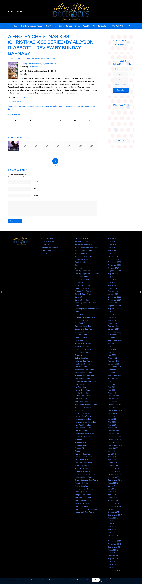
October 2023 (113, 303)
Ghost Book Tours (82, 352)
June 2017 (112, 524)
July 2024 (111, 277)
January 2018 (113, 503)
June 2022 (112, 349)
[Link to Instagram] (15, 11)
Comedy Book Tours (83, 294)
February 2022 (113, 361)
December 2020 (114, 402)
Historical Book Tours (83, 361)
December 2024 (114, 262)
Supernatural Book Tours (85, 474)
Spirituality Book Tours (84, 466)
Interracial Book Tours (83, 373)
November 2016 (114, 544)
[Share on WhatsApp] (45, 121)
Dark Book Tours (81, 323)
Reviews (37, 58)
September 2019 (115, 445)
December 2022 (114, 332)
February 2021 (113, 396)
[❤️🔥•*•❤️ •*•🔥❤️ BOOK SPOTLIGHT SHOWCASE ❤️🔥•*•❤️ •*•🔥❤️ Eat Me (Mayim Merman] (125, 135)
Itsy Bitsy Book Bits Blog (84, 376)
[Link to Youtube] (21, 11)
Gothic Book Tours (82, 358)
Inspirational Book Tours (84, 370)
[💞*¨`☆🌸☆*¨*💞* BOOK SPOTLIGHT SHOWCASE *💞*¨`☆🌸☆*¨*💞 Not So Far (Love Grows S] (117, 127)
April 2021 (112, 390)
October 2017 (113, 512)
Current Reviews (48, 251)
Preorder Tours (81, 445)
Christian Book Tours (83, 285)
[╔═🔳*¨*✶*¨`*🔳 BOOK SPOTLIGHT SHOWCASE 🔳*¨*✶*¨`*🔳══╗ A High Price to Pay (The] (117, 119)
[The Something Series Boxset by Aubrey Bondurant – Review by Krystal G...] (1, 292)
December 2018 (64, 106)
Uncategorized (81, 492)
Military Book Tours (82, 396)
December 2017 (114, 506)
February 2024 (113, 291)
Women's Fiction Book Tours (86, 509)
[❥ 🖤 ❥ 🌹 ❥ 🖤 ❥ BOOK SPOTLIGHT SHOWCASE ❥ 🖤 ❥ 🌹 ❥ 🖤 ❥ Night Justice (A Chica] (125, 111)
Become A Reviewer (49, 248)
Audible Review (81, 253)
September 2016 (115, 547)
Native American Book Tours (86, 422)
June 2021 (112, 384)
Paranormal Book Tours (84, 434)
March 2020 (112, 428)
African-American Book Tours (86, 248)
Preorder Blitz (80, 442)
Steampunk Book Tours (84, 471)
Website (36, 195)
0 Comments (27, 58)
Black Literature (81, 262)
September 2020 (115, 410)
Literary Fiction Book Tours (85, 381)
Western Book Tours (83, 501)
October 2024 (113, 268)
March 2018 (112, 498)
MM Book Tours (81, 399)
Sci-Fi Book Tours (82, 460)
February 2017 (113, 535)
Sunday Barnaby (49, 58)
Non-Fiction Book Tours (84, 428)
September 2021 (115, 376)
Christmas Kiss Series (49, 106)
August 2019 (113, 448)
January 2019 (113, 468)
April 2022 (112, 355)
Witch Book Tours (82, 503)
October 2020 (113, 407)
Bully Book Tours (81, 277)
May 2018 (112, 492)
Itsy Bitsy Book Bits (76, 106)
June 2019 (112, 454)
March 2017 (112, 532)
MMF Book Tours (81, 402)
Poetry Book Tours (82, 437)
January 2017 (113, 538)
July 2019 (111, 451)
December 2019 (114, 437)
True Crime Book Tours (84, 489)
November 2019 (114, 439)
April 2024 (112, 285)
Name (36, 182)
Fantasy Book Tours (83, 349)
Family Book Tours (82, 346)
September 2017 (115, 515)
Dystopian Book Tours (83, 326)
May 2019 (112, 457)
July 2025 (111, 242)
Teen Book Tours (81, 483)
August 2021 (113, 378)
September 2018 (115, 480)
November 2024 (114, 265)
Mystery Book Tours (83, 416)
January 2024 (113, 294)
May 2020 (112, 422)
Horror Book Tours (82, 367)
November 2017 (114, 509)
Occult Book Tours (82, 431)
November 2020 (114, 405)
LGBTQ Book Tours (82, 378)
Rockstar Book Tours (83, 454)
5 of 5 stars (33, 67)
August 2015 (113, 559)
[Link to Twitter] (11, 11)
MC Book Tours (81, 387)
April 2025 (112, 251)
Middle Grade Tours (82, 393)
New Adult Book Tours (83, 425)
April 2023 (112, 320)
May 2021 (112, 387)
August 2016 (113, 550)
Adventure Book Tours (84, 245)
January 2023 (113, 329)
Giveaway (79, 355)
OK (96, 579)
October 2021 (113, 373)
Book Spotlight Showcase (85, 271)
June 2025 (112, 245)
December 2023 (114, 297)
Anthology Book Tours (83, 251)
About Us (45, 245)
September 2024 (115, 271)
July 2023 (111, 312)
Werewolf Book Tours (83, 498)
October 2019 (113, 442)
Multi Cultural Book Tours (84, 407)
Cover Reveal (80, 314)
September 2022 (115, 341)
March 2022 (112, 358)
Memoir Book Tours (82, 390)
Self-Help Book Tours (83, 463)
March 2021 (112, 393)
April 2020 (112, 425)
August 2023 (113, 309)
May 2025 (112, 248)
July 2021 (111, 381)
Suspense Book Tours (83, 477)
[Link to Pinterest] (18, 11)
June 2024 (112, 280)
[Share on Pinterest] (60, 121)
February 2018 (113, 501)
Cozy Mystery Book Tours (85, 317)
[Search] (128, 26)
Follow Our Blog (47, 242)
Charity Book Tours (82, 280)
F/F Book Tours (81, 335)
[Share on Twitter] (30, 121)
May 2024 (112, 282)
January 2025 (113, 259)
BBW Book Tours (81, 259)
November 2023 (114, 300)
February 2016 (113, 556)
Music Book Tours (82, 413)
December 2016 (114, 541)
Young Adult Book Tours (84, 512)
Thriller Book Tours (82, 486)
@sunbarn (21, 97)
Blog (76, 265)
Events (44, 253)
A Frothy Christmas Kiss (30, 64)
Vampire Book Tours (83, 495)
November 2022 (114, 335)
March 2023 (112, 323)
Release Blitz (80, 448)
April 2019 (112, 460)
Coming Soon (80, 297)
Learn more (105, 579)
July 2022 (111, 346)
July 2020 (111, 416)
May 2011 (112, 567)
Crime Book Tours (82, 320)
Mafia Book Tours (82, 384)
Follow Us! (121, 141)
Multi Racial (79, 410)
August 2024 (113, 274)
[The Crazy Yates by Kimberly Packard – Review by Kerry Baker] (91, 146)
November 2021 (114, 370)
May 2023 (112, 317)
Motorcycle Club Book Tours (86, 405)
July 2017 (111, 521)
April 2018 (112, 495)
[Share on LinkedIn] (75, 121)
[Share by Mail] (89, 121)
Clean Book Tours (82, 288)
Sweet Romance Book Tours (86, 480)
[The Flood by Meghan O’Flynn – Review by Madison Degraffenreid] (24, 146)
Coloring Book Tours (83, 291)
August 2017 (113, 518)
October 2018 (113, 477)
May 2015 (112, 564)
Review (86, 106)
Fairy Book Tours (81, 341)
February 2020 (113, 431)
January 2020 (113, 434)
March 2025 (112, 253)
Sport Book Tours (82, 468)
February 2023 (113, 326)
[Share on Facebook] (15, 121)
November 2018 (114, 474)
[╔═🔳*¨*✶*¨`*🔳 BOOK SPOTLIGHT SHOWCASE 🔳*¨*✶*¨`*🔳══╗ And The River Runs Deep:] (117, 111)
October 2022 (113, 338)
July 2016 (111, 553)
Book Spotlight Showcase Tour (87, 274)
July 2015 (111, 562)
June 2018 (112, 489)
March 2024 (112, 288)
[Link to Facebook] (8, 11)
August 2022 (113, 343)
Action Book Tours (82, 242)
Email (36, 188)
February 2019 (113, 466)
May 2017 (112, 527)
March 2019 (112, 463)
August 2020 (113, 413)
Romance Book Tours (83, 457)
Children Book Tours (83, 282)
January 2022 (113, 364)
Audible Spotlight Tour (83, 256)
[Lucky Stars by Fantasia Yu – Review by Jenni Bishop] (58, 146)
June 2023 (112, 314)
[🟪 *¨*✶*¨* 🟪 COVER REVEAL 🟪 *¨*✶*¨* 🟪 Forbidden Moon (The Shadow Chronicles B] (13, 146)
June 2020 (112, 419)
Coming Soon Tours (82, 300)
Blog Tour (78, 268)
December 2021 (114, 367)
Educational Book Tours (84, 329)
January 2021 (113, 399)
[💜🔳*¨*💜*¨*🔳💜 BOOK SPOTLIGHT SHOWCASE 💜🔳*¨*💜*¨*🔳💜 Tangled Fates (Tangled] (125, 127)
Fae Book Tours (81, 338)
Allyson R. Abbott (49, 64)
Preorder (78, 439)
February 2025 (113, 256)
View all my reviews (15, 102)
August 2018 (113, 483)
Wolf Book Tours (81, 506)
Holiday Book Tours (82, 364)
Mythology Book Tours (83, 419)
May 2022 (112, 352)
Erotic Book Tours (82, 332)
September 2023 (115, 306)
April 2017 (112, 530)
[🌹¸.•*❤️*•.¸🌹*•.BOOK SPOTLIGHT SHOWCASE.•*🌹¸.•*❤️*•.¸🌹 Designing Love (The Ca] (117, 135)
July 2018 (111, 486)
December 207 (114, 570)
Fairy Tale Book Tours (83, 343)
